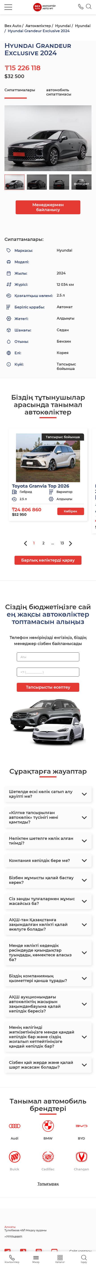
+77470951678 (81, 6)
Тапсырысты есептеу (48, 687)
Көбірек (70, 511)
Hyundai (63, 26)
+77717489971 (13, 1236)
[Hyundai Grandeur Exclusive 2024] (48, 138)
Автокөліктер (38, 26)
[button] (8, 7)
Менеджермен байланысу (48, 207)
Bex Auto (12, 26)
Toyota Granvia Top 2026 (40, 486)
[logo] (44, 7)
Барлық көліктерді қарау (48, 560)
